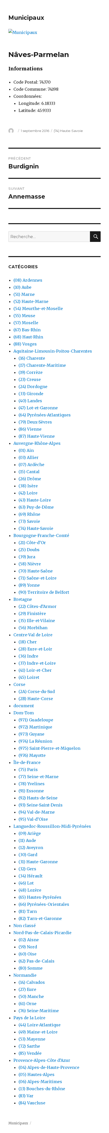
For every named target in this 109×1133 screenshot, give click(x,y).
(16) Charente (32, 358)
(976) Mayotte (32, 755)
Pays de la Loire (29, 1017)
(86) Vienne (30, 429)
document (23, 705)
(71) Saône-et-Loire (38, 578)
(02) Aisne (29, 939)
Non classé (24, 925)
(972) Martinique (35, 726)
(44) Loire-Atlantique (40, 1024)
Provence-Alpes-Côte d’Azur (41, 1060)
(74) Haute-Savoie (68, 131)
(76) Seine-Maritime (39, 1010)
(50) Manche (31, 996)
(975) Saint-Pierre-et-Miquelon (49, 748)
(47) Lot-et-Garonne (38, 407)
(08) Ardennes (27, 280)
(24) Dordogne (33, 386)
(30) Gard (28, 854)
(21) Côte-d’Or (32, 542)
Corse (19, 684)
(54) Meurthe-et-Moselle (38, 308)
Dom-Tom (23, 712)
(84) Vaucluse (32, 1102)
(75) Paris (28, 769)
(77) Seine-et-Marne (39, 776)
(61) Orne (28, 1003)
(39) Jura (27, 556)
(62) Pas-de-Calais (37, 961)
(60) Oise (28, 953)
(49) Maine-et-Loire (38, 1031)
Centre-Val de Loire (32, 634)
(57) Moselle (25, 322)
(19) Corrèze (31, 372)
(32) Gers (27, 868)
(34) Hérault (31, 875)
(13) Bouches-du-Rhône (42, 1088)
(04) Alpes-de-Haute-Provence (49, 1067)
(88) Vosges (25, 344)
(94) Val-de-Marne (37, 812)
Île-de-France (27, 762)
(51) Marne (24, 294)
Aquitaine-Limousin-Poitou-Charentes (52, 351)
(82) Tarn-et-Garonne (40, 918)
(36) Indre (28, 656)
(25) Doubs (29, 549)
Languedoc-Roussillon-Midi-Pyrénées (52, 826)
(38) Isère (28, 485)
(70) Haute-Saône (36, 570)
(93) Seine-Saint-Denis (41, 805)
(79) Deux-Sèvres (35, 422)
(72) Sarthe (29, 1046)
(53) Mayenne (32, 1039)
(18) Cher (28, 641)
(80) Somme (31, 968)
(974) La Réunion (35, 741)
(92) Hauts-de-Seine (38, 797)
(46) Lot (26, 883)
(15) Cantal (29, 471)
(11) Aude (27, 840)
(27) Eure (27, 989)
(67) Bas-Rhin (27, 329)
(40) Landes (30, 400)
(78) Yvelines (32, 783)
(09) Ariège (30, 833)
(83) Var (26, 1095)
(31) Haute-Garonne (38, 861)
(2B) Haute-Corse (36, 698)
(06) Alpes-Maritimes (40, 1081)
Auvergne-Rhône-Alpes (37, 443)
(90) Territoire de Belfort (44, 592)
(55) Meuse (24, 315)
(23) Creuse (30, 379)
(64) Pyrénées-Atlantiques (45, 414)
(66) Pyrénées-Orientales (44, 904)
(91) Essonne (31, 790)
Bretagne (22, 599)
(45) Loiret (29, 677)
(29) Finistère (32, 613)
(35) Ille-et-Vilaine (37, 620)
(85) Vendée (30, 1053)
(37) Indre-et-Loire (37, 663)
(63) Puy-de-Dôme (36, 507)
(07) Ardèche (31, 464)
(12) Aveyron (31, 847)
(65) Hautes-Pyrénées (40, 897)
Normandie (25, 975)
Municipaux (26, 17)
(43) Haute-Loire (35, 500)
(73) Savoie (29, 521)
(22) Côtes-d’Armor (38, 606)
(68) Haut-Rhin (28, 336)
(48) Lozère (30, 890)
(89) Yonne (29, 585)
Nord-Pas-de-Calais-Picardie (42, 932)
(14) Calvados (32, 982)
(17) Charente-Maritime (42, 365)
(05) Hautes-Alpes (37, 1074)
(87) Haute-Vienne (37, 436)
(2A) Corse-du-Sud (37, 691)
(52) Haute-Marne (30, 301)
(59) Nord (28, 946)
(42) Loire (28, 492)
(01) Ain (26, 450)
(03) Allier (29, 457)
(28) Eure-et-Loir (35, 648)
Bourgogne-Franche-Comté (41, 535)
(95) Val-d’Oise (33, 819)
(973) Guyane (31, 734)
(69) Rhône (29, 514)
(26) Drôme (30, 478)
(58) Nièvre (30, 563)
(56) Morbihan (33, 627)
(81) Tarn (28, 911)
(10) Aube (22, 287)
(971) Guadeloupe (36, 719)
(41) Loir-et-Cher (35, 670)
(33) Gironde (31, 393)
